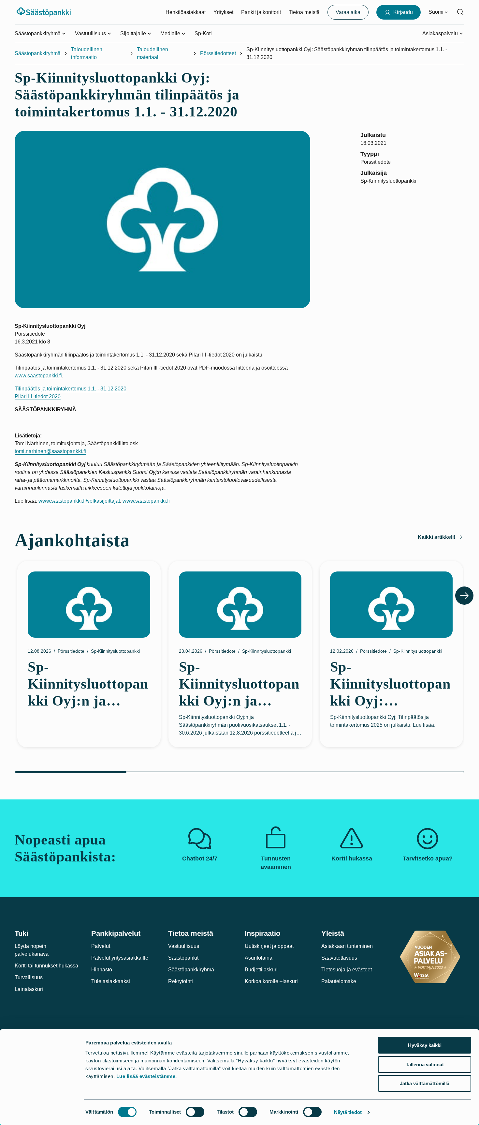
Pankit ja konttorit (261, 12)
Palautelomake (338, 981)
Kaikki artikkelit (436, 537)
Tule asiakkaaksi (110, 981)
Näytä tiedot (348, 1112)
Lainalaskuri (29, 989)
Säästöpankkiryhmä (38, 53)
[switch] (195, 1112)
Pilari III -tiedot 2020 (38, 396)
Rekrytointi (180, 981)
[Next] (464, 595)
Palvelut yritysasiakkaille (119, 958)
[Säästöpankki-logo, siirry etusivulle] (44, 12)
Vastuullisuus (183, 946)
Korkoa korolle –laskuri (271, 981)
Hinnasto (101, 969)
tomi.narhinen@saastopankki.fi (50, 451)
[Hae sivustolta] (460, 12)
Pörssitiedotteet (218, 53)
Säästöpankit (183, 958)
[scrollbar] (239, 772)
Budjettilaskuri (261, 969)
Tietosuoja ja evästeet (346, 969)
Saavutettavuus (339, 958)
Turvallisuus (29, 977)
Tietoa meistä (304, 12)
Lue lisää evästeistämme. (146, 1076)
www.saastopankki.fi (38, 375)
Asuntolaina (258, 958)
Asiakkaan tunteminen (347, 946)
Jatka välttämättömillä (424, 1083)
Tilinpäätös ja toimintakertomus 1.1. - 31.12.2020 (70, 388)
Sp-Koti (203, 33)
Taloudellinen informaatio (86, 53)
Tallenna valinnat (425, 1064)
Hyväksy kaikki (425, 1045)
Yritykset (223, 12)
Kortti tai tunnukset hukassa (46, 965)
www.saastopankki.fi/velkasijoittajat (79, 501)
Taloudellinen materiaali (152, 53)
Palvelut (100, 946)
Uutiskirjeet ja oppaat (269, 946)
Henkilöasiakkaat (186, 12)
